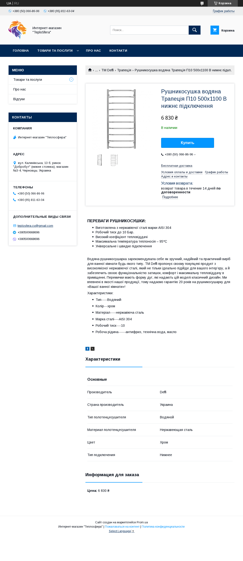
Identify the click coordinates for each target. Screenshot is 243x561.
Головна (21, 50)
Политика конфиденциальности (163, 526)
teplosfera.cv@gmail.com (35, 225)
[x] (92, 349)
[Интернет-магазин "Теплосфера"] (18, 38)
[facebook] (87, 349)
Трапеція (124, 70)
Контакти (118, 50)
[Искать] (195, 30)
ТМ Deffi (107, 70)
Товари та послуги (55, 50)
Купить (187, 143)
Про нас (93, 50)
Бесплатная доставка (176, 165)
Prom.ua (142, 522)
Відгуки (19, 99)
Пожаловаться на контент (122, 526)
